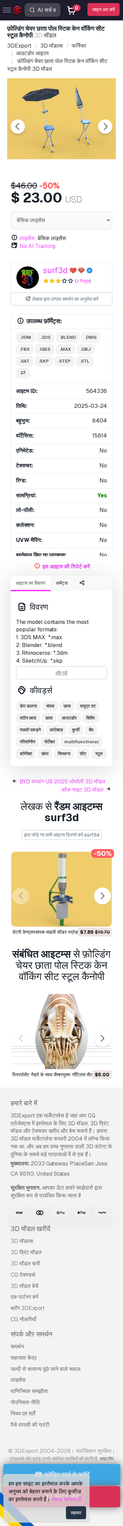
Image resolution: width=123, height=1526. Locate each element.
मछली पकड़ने (30, 730)
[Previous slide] (18, 126)
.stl (85, 361)
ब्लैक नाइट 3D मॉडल (83, 789)
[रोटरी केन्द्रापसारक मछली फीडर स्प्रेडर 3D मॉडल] (61, 889)
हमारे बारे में (24, 1103)
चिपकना (64, 754)
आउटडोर (69, 718)
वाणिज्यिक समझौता (29, 1391)
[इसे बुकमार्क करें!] (102, 917)
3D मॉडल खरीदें (30, 1228)
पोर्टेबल (49, 742)
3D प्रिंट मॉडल (26, 1252)
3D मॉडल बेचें (24, 1286)
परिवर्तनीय (27, 742)
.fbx (25, 349)
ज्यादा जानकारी (66, 1499)
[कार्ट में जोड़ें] (88, 917)
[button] (102, 896)
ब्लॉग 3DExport (28, 1308)
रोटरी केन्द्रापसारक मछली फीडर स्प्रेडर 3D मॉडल (55, 932)
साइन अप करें (103, 9)
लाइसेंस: (27, 238)
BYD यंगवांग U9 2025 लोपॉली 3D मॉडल (62, 781)
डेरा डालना (28, 706)
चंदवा (50, 706)
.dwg (90, 337)
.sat (24, 361)
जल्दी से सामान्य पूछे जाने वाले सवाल (46, 1369)
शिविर (90, 718)
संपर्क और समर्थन (31, 1334)
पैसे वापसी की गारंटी (30, 1424)
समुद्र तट (88, 706)
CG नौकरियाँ (23, 1319)
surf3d (55, 270)
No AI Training (37, 246)
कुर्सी (76, 730)
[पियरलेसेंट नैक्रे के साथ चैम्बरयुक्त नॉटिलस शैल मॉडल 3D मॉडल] (61, 1031)
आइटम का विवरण (30, 583)
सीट (83, 754)
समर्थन (17, 1346)
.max (65, 349)
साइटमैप (107, 1459)
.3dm (25, 337)
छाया (67, 706)
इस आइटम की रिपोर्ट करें (66, 566)
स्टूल (99, 754)
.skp (44, 361)
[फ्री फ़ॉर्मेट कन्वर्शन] (22, 373)
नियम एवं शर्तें (23, 1413)
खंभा (45, 754)
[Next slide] (105, 126)
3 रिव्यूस (83, 281)
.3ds (45, 337)
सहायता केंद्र (24, 1357)
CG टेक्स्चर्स (23, 1274)
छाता (49, 718)
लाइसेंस (18, 1379)
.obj (85, 349)
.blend (68, 337)
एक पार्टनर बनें (24, 1296)
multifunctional (81, 742)
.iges (45, 349)
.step (64, 361)
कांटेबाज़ (56, 730)
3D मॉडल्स (22, 1241)
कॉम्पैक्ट (26, 754)
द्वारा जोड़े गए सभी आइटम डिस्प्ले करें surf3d (61, 835)
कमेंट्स (62, 583)
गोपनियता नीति (25, 1402)
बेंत (91, 730)
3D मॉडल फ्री (25, 1263)
